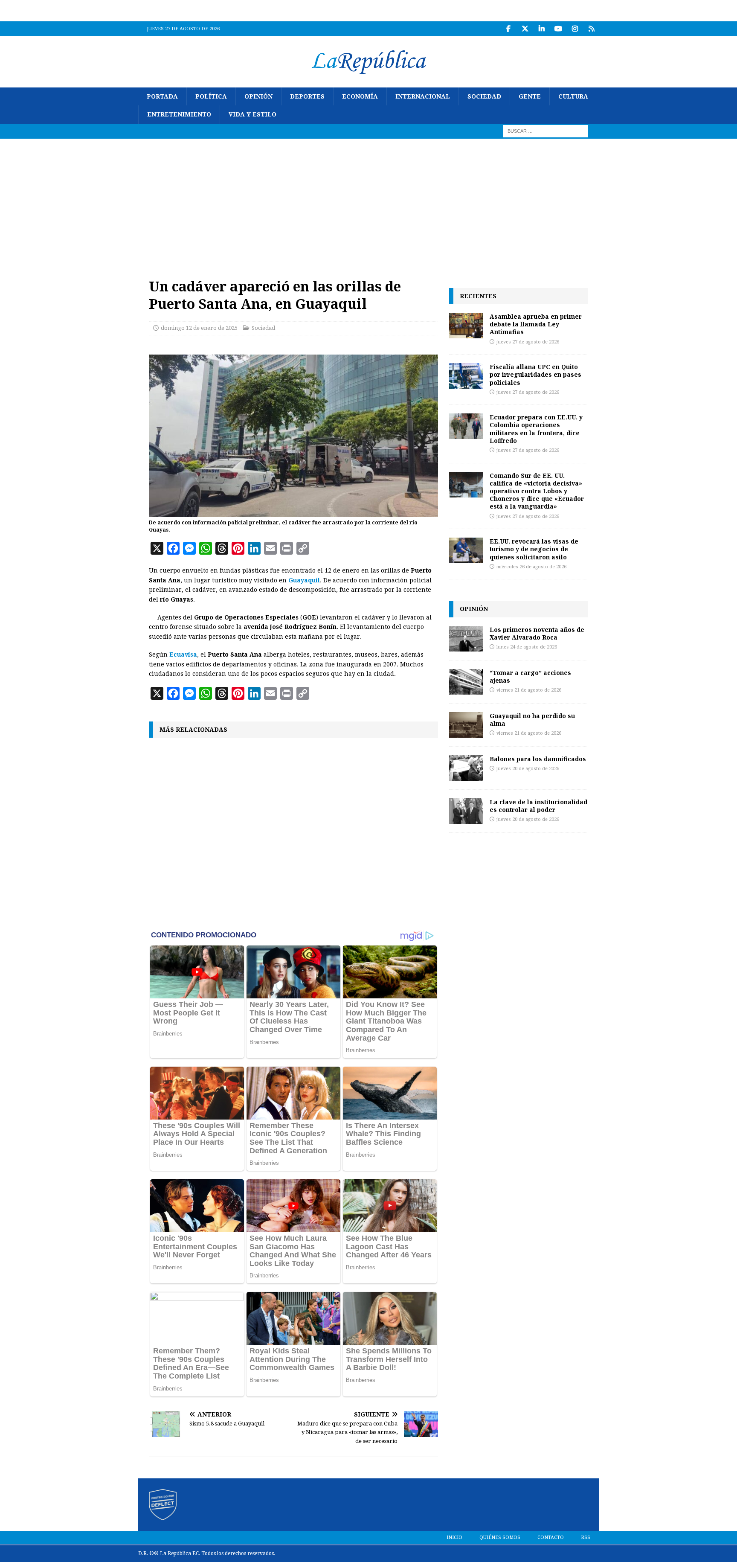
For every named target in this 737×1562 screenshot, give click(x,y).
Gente (530, 96)
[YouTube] (558, 28)
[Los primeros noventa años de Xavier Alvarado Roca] (466, 639)
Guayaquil (304, 580)
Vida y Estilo (252, 114)
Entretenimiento (179, 114)
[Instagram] (574, 28)
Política (211, 96)
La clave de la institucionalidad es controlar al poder (538, 806)
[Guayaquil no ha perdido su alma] (466, 725)
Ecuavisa (183, 654)
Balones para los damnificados (538, 759)
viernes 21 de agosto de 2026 (528, 690)
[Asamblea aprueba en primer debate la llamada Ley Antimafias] (466, 325)
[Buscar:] (545, 130)
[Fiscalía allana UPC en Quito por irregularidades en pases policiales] (466, 376)
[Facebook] (508, 28)
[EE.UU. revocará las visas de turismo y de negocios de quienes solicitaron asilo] (466, 550)
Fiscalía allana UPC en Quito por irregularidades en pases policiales (535, 374)
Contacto (550, 1537)
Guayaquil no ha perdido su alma (532, 719)
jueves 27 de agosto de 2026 (527, 342)
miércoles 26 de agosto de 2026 (531, 567)
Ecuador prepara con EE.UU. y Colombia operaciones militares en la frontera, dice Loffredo (536, 429)
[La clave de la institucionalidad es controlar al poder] (466, 811)
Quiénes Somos (499, 1537)
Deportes (307, 96)
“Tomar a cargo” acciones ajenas (530, 676)
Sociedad (484, 96)
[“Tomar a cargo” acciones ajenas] (466, 682)
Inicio (454, 1537)
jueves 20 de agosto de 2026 (527, 768)
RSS (585, 1537)
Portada (162, 96)
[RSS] (591, 28)
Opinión (258, 96)
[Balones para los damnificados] (466, 768)
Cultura (573, 96)
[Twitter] (524, 28)
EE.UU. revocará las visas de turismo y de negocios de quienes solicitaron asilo (534, 549)
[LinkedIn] (541, 28)
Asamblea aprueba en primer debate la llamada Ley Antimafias (536, 324)
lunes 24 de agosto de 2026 (526, 647)
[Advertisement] (368, 202)
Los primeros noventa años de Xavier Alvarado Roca (537, 633)
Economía (360, 96)
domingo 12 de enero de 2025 (199, 328)
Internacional (422, 96)
